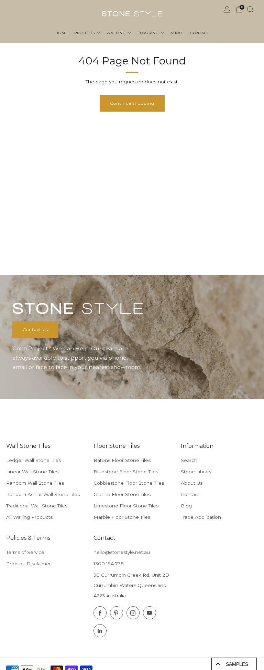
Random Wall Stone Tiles (35, 483)
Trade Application (201, 517)
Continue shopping (132, 103)
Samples (237, 664)
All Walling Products (29, 517)
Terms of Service (25, 552)
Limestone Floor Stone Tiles (126, 505)
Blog (186, 505)
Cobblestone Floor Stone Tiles (129, 483)
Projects (85, 33)
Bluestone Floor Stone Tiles (126, 471)
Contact (190, 494)
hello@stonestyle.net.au (122, 552)
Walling (117, 33)
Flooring (149, 33)
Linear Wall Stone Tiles (32, 471)
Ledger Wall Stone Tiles (33, 460)
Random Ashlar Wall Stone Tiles (43, 494)
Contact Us (35, 329)
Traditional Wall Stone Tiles (36, 505)
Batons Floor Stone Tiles (122, 460)
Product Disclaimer (28, 563)
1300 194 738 (109, 563)
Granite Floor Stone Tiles (122, 494)
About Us (191, 483)
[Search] (250, 9)
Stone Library (196, 471)
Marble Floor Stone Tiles (122, 517)
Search (189, 460)
